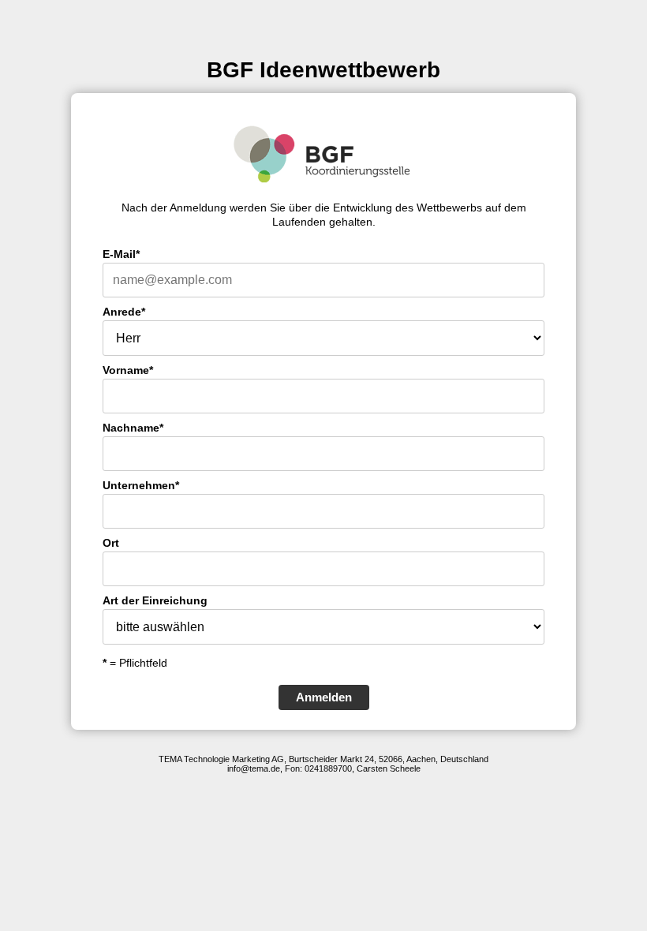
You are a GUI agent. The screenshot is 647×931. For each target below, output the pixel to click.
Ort (111, 543)
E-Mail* (121, 254)
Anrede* (124, 311)
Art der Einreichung (155, 600)
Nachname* (133, 427)
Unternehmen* (141, 485)
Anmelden (324, 697)
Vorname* (128, 370)
